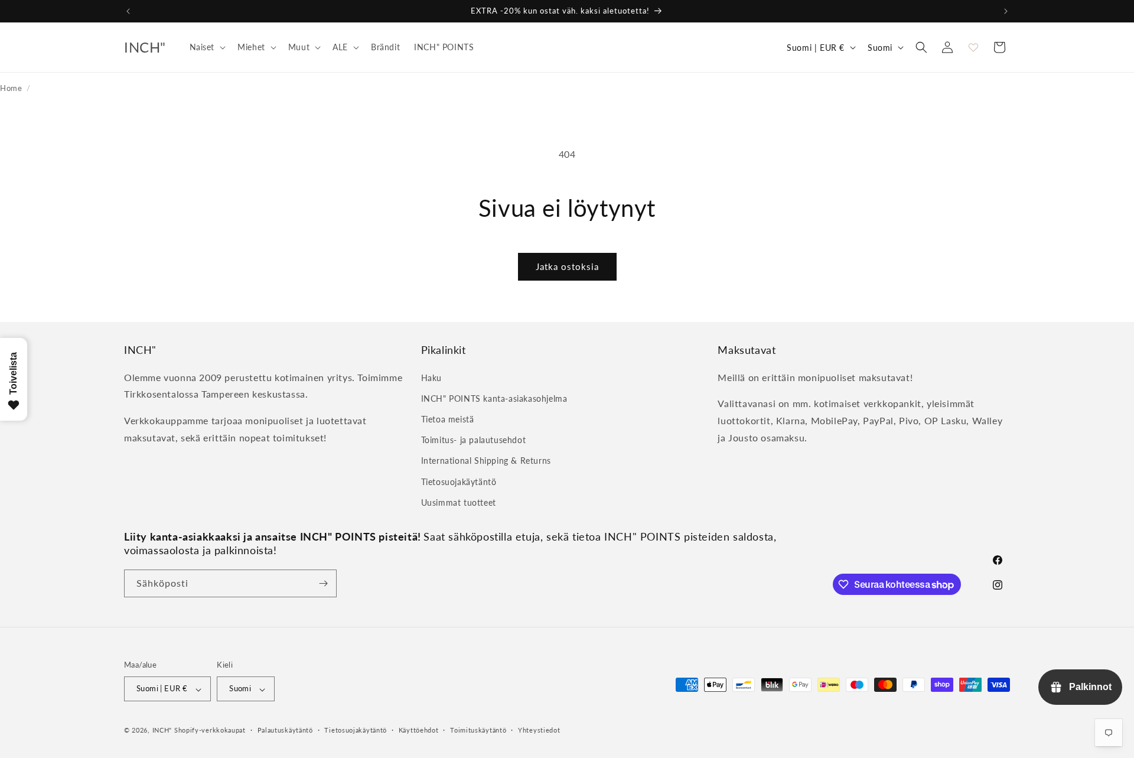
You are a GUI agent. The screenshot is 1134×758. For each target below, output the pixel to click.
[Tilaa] (323, 583)
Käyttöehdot (419, 730)
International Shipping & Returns (486, 461)
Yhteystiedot (539, 730)
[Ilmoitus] (1006, 11)
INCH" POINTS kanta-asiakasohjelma (494, 398)
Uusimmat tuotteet (458, 502)
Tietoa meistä (447, 419)
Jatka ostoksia (567, 266)
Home (11, 88)
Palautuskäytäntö (285, 730)
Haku (431, 377)
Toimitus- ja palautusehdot (473, 440)
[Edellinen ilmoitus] (128, 11)
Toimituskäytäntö (478, 730)
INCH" (162, 730)
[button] (207, 47)
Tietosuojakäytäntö (459, 481)
